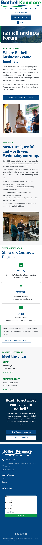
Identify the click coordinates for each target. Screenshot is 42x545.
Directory (5, 482)
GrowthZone (18, 541)
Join (3, 478)
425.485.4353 (8, 389)
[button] (21, 12)
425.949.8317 (8, 372)
